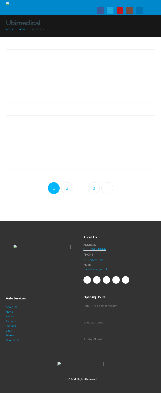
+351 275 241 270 (93, 259)
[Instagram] (129, 10)
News (9, 311)
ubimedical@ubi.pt (95, 269)
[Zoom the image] (41, 247)
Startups (11, 325)
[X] (110, 10)
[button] (152, 2)
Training (11, 335)
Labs (9, 330)
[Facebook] (100, 10)
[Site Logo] (25, 7)
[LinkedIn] (139, 10)
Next (107, 188)
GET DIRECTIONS (94, 248)
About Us (11, 307)
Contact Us (12, 340)
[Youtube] (120, 10)
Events (10, 316)
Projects (11, 321)
